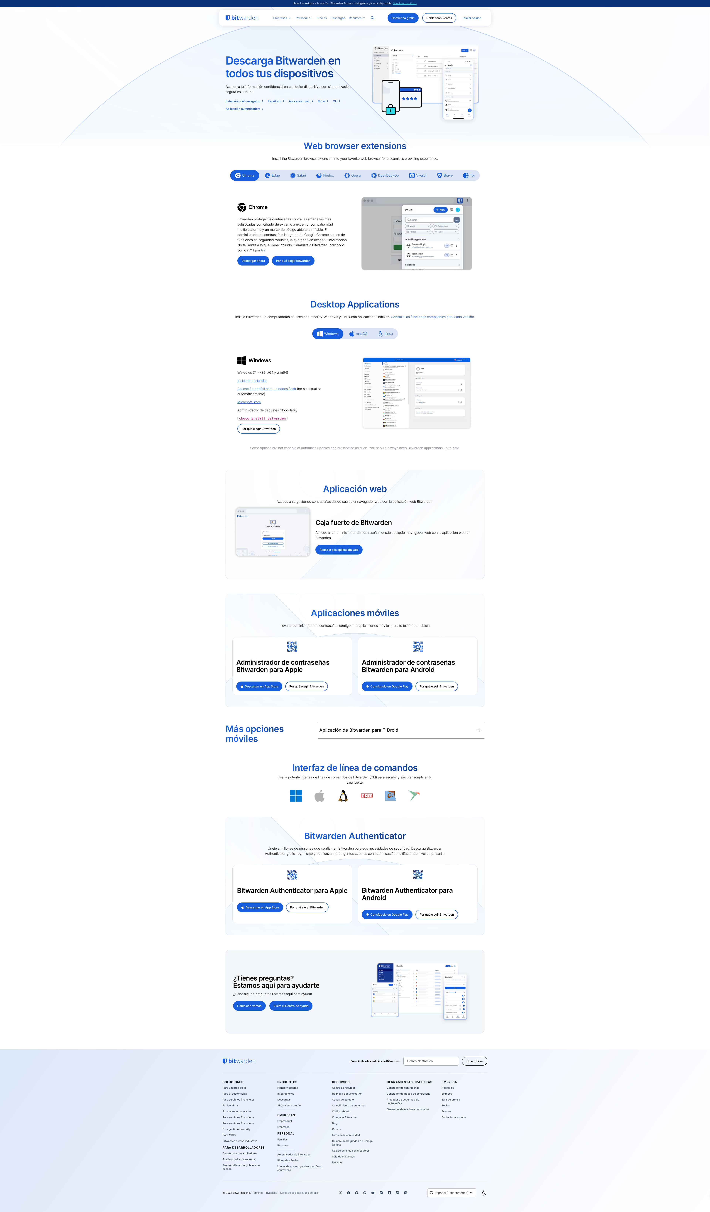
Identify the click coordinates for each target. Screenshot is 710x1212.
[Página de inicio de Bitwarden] (242, 18)
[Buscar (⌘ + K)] (373, 18)
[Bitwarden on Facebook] (389, 1193)
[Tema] (483, 1192)
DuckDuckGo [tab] (385, 175)
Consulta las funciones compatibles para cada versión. (433, 317)
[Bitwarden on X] (340, 1193)
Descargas (337, 18)
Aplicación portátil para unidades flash (266, 389)
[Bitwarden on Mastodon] (405, 1193)
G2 (263, 250)
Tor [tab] (469, 175)
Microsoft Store (249, 402)
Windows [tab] (328, 334)
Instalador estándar (252, 381)
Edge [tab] (272, 175)
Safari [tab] (298, 175)
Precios (322, 18)
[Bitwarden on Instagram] (397, 1193)
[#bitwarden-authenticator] (250, 833)
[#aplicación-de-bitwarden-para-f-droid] (314, 730)
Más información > (405, 3)
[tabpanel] (355, 234)
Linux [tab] (385, 334)
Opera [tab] (352, 175)
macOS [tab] (358, 334)
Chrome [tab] (244, 175)
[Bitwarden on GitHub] (365, 1193)
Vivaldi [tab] (417, 175)
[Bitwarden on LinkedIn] (381, 1193)
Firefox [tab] (325, 175)
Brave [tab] (445, 175)
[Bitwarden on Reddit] (348, 1193)
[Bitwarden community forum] (357, 1193)
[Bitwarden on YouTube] (373, 1193)
